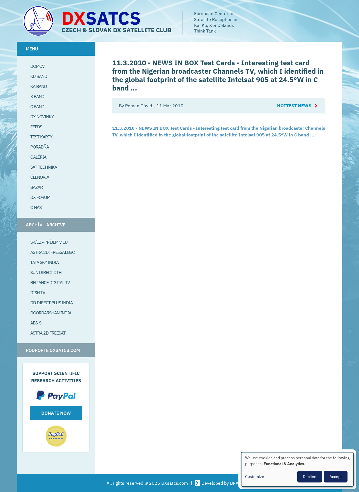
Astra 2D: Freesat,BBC (52, 252)
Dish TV (37, 292)
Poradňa (39, 147)
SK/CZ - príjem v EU (49, 242)
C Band (37, 106)
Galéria (38, 157)
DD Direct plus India (51, 302)
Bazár (36, 187)
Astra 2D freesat (47, 333)
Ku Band (38, 76)
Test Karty (41, 137)
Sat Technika (43, 167)
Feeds (36, 126)
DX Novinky (42, 116)
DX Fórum (40, 197)
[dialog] (297, 469)
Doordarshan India (50, 312)
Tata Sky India (44, 262)
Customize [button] (254, 476)
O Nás (36, 207)
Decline (309, 476)
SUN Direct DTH (45, 272)
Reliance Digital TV (50, 282)
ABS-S (35, 323)
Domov (37, 66)
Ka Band (38, 86)
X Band (37, 96)
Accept (336, 476)
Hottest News (294, 105)
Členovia (39, 177)
